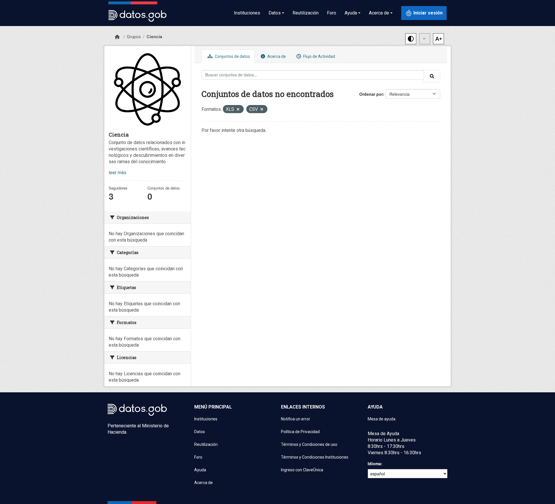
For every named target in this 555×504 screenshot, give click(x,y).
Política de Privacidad (300, 431)
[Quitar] (238, 110)
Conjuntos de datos (232, 56)
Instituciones (247, 13)
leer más (117, 172)
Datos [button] (275, 13)
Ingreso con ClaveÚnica (302, 470)
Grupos (134, 36)
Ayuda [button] (351, 13)
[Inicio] (117, 37)
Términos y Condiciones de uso (309, 444)
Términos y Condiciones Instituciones (314, 457)
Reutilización (306, 13)
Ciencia (154, 36)
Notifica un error (295, 419)
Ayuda (200, 470)
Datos (199, 431)
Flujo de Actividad (318, 56)
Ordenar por (371, 94)
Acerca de (276, 56)
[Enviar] (431, 76)
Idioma (374, 463)
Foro (331, 13)
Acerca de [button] (379, 13)
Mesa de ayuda (381, 419)
